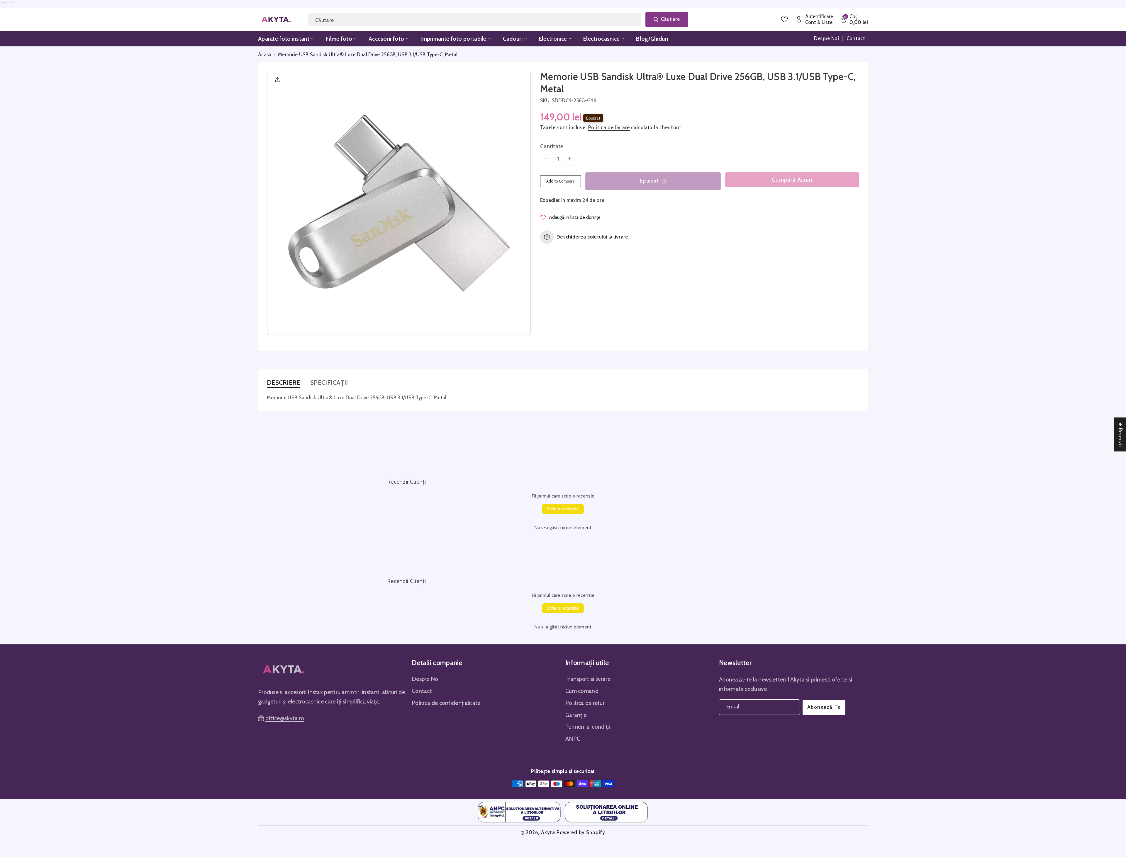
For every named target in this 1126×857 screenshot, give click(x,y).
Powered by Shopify (581, 832)
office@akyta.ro (284, 718)
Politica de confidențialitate (446, 702)
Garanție (575, 714)
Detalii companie (437, 663)
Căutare (670, 19)
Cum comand (581, 690)
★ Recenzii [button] (1120, 434)
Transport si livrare (588, 678)
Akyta (548, 832)
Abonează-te (824, 707)
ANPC (572, 738)
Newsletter (735, 663)
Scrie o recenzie (563, 509)
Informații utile (587, 663)
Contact (422, 690)
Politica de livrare (609, 127)
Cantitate (552, 146)
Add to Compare (560, 181)
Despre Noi (426, 678)
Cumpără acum (792, 179)
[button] (854, 19)
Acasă (265, 54)
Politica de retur (585, 702)
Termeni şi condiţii (587, 726)
